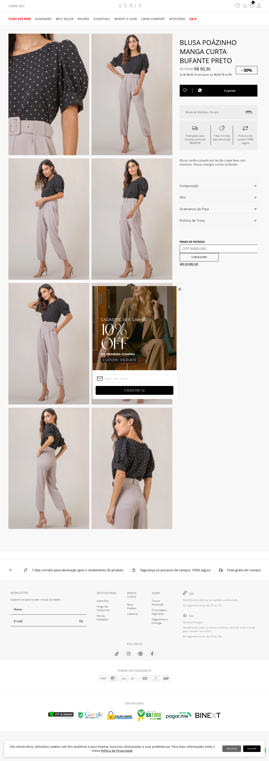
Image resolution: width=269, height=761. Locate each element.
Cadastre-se (134, 390)
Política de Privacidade (117, 751)
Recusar (232, 749)
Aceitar (251, 749)
